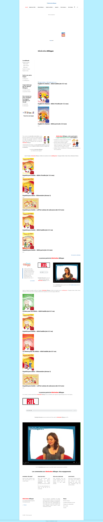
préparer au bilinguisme (68, 73)
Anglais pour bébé (32, 7)
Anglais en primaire (49, 7)
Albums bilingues (41, 7)
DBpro (33, 515)
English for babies (26, 62)
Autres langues (63, 7)
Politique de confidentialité (68, 504)
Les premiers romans (27, 91)
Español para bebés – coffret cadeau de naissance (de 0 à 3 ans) (43, 210)
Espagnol (56, 7)
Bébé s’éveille (26, 65)
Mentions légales (66, 500)
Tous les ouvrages (28, 116)
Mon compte (65, 505)
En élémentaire (25, 105)
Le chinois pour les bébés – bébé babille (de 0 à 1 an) (39, 351)
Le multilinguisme (26, 80)
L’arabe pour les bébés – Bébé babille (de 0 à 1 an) (39, 311)
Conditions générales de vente (69, 502)
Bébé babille (25, 63)
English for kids (25, 70)
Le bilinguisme (25, 78)
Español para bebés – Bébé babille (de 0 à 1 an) (38, 230)
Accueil (26, 7)
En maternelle (25, 104)
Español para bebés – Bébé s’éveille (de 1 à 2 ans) (38, 175)
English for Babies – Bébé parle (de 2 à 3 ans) (52, 124)
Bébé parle (25, 67)
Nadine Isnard (73, 284)
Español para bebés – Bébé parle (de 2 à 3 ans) (37, 250)
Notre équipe (70, 7)
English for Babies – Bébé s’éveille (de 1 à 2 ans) (53, 104)
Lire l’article (32, 280)
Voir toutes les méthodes (75, 255)
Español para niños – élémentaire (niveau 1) (37, 195)
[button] (51, 25)
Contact (64, 507)
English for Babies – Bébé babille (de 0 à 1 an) (52, 84)
